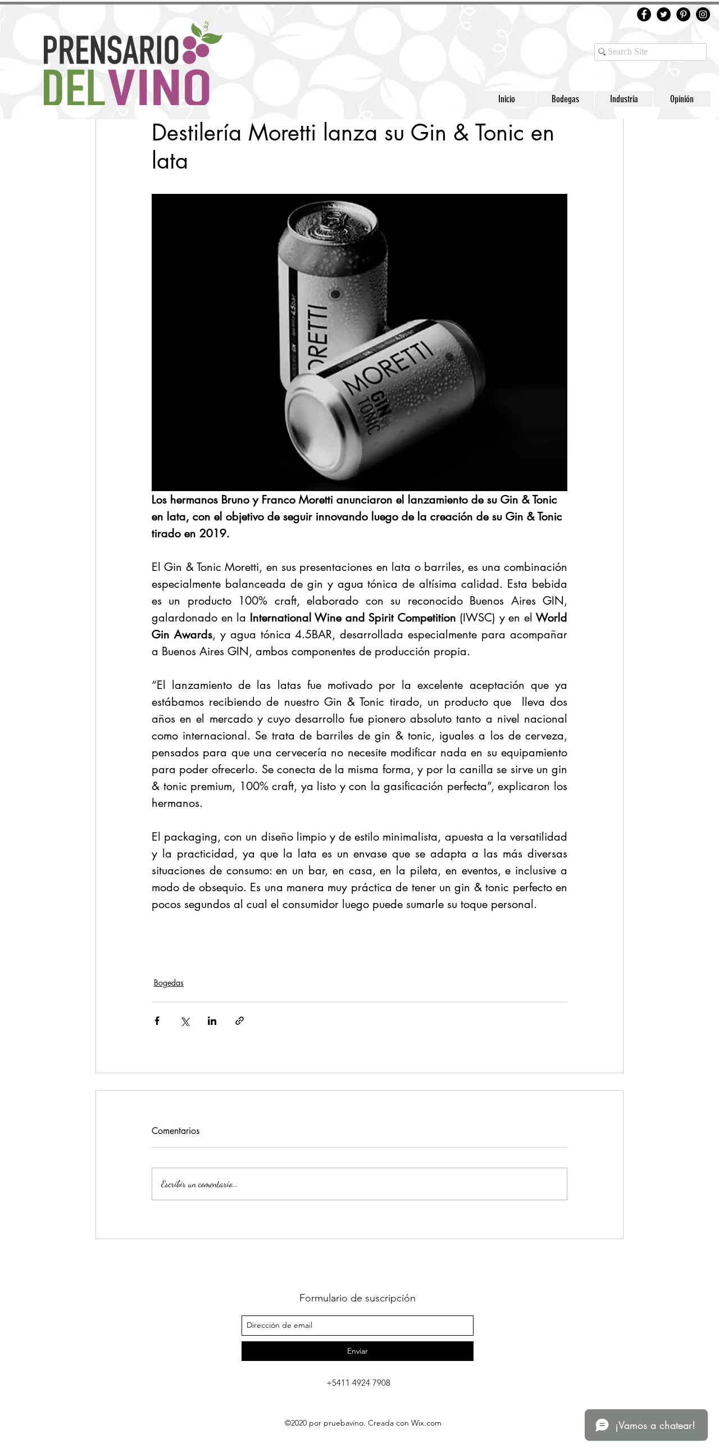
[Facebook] (644, 14)
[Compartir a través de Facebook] (157, 1020)
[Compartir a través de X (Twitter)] (184, 1020)
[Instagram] (703, 14)
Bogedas (169, 982)
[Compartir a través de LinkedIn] (212, 1020)
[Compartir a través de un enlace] (239, 1020)
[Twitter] (664, 14)
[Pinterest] (683, 14)
